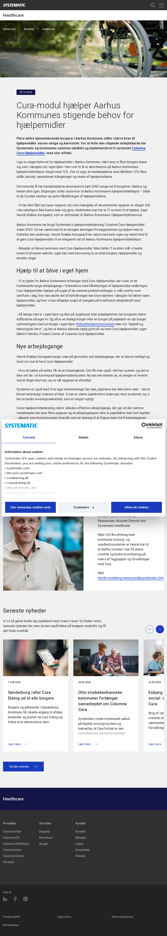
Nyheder (81, 837)
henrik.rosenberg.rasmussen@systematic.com (131, 578)
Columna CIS (11, 837)
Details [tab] (84, 437)
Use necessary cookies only (30, 507)
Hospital (44, 831)
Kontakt (81, 823)
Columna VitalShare (16, 843)
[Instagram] (25, 899)
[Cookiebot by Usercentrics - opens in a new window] (144, 426)
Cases (80, 843)
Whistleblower (11, 925)
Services (8, 862)
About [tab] (138, 437)
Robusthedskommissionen (95, 324)
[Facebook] (15, 899)
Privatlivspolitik (11, 916)
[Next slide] (160, 629)
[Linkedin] (5, 899)
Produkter (9, 823)
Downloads (83, 849)
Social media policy (122, 916)
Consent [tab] (29, 437)
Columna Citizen (13, 856)
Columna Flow (12, 831)
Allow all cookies (136, 507)
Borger (43, 843)
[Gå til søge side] (153, 5)
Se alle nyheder (19, 766)
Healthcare (13, 15)
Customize (81, 507)
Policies (80, 856)
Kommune (46, 837)
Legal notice (64, 916)
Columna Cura (12, 849)
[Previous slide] (150, 629)
